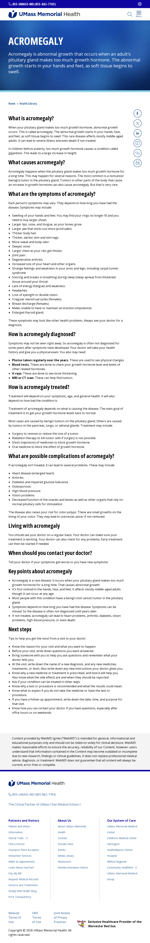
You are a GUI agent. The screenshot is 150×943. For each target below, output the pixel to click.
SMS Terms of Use (36, 917)
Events (62, 850)
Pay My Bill (14, 873)
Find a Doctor (16, 844)
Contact (62, 838)
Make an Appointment (21, 861)
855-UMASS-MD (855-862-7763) (34, 4)
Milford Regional (116, 861)
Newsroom (64, 861)
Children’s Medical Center (122, 838)
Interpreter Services (19, 855)
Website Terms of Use (14, 917)
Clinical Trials (18, 838)
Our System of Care (121, 821)
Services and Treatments (23, 885)
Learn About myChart (21, 867)
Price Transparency (19, 897)
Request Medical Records (23, 879)
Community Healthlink (120, 867)
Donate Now (65, 844)
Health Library (28, 104)
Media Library (66, 855)
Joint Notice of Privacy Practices (62, 917)
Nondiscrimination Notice (73, 867)
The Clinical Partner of (44, 804)
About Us (64, 821)
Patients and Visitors (23, 821)
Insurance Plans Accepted (23, 850)
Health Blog (22, 891)
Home (11, 104)
